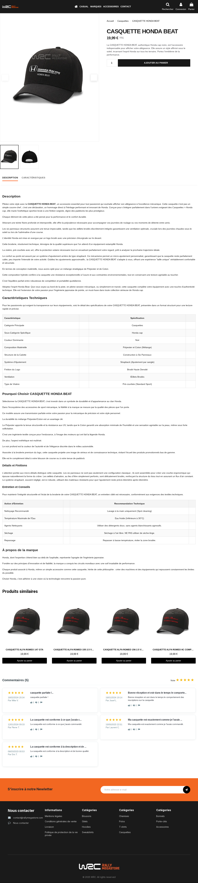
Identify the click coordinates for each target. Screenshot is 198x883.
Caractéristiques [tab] (33, 177)
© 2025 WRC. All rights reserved (99, 877)
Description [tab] (10, 177)
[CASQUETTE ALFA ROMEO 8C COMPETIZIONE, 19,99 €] (173, 631)
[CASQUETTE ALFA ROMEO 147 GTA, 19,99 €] (24, 631)
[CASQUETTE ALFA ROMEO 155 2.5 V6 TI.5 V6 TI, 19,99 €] (74, 631)
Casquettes (123, 21)
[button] (84, 6)
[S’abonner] (186, 789)
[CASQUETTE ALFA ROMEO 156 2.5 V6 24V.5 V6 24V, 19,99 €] (124, 631)
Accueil (110, 21)
